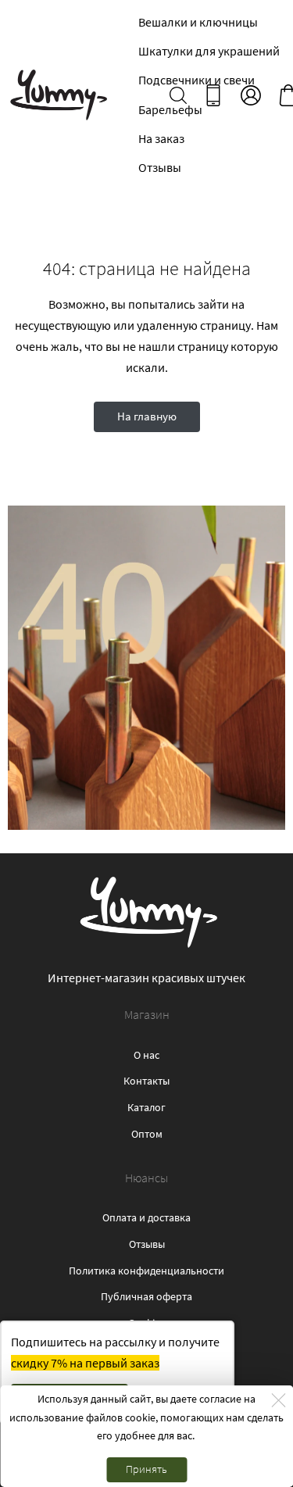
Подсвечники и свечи (196, 80)
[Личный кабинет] (251, 95)
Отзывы (159, 167)
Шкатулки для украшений (209, 51)
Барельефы (170, 109)
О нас (146, 1055)
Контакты (146, 1081)
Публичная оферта (146, 1296)
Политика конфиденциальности (146, 1271)
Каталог (146, 1107)
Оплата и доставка (146, 1217)
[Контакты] (213, 95)
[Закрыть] (278, 1400)
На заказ (161, 138)
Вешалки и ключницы (198, 22)
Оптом (147, 1134)
